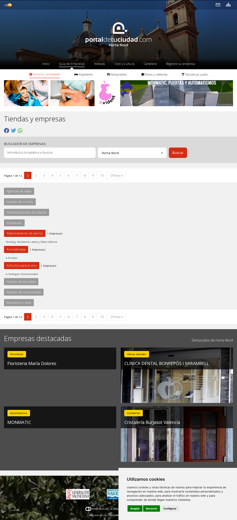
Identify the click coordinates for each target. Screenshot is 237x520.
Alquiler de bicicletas (21, 281)
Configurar (170, 508)
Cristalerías (133, 413)
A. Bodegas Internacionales (22, 274)
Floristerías (16, 354)
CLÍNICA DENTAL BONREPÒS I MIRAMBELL (166, 363)
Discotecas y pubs (196, 74)
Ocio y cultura (124, 64)
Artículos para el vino (22, 265)
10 (102, 175)
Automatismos (18, 413)
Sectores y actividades (46, 74)
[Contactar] (218, 4)
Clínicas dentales (136, 354)
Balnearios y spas (19, 302)
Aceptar (135, 508)
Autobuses (14, 223)
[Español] (7, 5)
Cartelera (150, 64)
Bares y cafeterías (156, 74)
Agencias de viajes (19, 191)
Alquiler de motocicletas (24, 292)
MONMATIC (19, 422)
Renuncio (151, 508)
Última (116, 175)
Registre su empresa (180, 64)
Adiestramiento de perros (25, 233)
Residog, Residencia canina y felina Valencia (31, 241)
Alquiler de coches (20, 202)
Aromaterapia (16, 249)
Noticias (99, 64)
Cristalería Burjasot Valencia (152, 422)
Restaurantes (118, 74)
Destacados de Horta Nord (212, 340)
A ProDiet (11, 258)
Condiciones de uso (97, 515)
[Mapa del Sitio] (228, 4)
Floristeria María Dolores (31, 363)
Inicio (45, 64)
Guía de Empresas (72, 64)
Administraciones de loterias (26, 212)
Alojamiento (85, 74)
